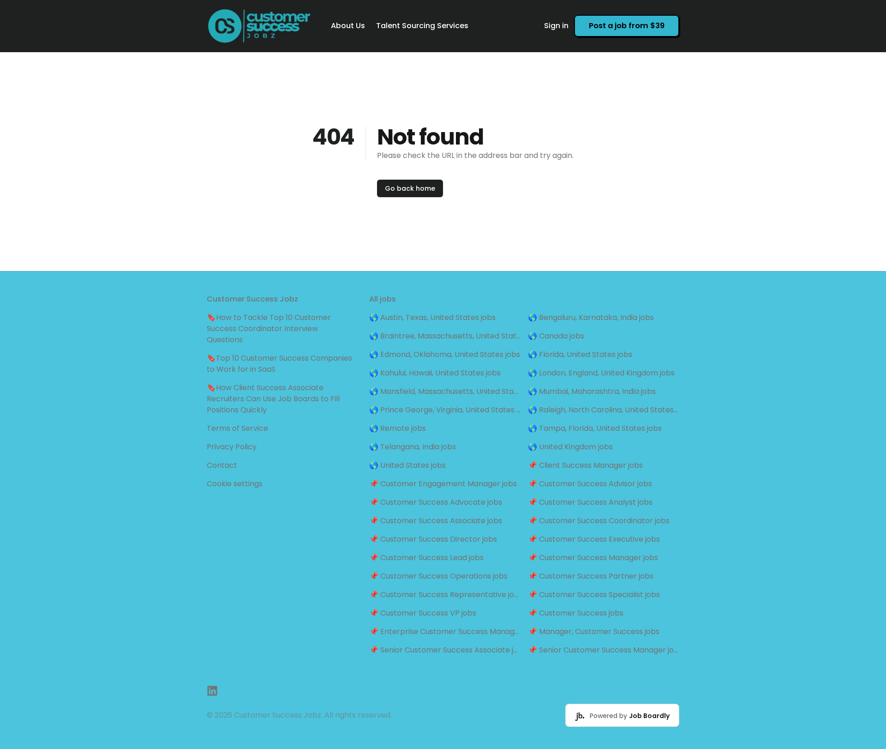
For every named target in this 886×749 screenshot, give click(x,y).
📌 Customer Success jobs (575, 613)
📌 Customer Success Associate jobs (435, 520)
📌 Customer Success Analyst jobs (590, 502)
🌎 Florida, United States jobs (580, 354)
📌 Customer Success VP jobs (422, 613)
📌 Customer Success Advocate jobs (435, 502)
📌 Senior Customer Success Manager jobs (603, 650)
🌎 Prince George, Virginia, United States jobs (445, 410)
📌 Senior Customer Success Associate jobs (445, 650)
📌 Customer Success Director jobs (433, 539)
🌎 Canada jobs (556, 336)
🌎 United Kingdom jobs (570, 446)
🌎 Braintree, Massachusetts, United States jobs (445, 336)
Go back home (410, 188)
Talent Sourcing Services (422, 25)
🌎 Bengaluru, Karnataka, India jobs (591, 317)
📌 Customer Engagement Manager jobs (443, 483)
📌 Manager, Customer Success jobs (593, 631)
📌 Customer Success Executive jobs (594, 539)
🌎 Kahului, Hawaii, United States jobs (435, 373)
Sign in (556, 25)
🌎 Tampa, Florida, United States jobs (595, 428)
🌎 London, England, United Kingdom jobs (601, 373)
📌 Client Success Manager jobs (585, 465)
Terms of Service (237, 428)
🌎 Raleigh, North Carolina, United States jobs (603, 410)
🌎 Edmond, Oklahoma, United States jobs (444, 354)
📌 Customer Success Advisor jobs (590, 483)
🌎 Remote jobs (397, 428)
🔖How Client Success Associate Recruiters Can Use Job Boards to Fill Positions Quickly (273, 398)
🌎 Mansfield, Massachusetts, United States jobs (445, 391)
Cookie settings (235, 483)
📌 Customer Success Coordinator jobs (599, 520)
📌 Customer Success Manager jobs (593, 557)
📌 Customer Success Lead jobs (426, 557)
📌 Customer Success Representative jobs (445, 594)
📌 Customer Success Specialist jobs (594, 594)
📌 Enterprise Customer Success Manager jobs (445, 631)
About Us (348, 25)
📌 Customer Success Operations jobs (438, 576)
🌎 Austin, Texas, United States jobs (432, 317)
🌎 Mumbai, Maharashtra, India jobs (592, 391)
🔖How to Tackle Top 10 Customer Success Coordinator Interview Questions (269, 328)
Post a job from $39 (626, 25)
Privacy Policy (232, 446)
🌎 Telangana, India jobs (412, 446)
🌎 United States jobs (407, 465)
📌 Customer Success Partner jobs (590, 576)
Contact (222, 465)
